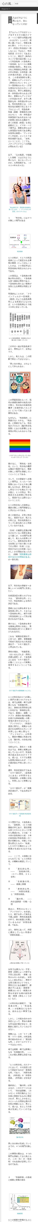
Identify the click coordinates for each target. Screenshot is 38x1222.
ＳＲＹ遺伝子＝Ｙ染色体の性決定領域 (20, 815)
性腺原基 (20, 1213)
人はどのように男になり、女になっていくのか (19, 20)
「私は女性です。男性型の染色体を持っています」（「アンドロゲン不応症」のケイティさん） (20, 209)
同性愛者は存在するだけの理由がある (19, 555)
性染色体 (20, 251)
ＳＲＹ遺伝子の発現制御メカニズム (20, 691)
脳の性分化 (19, 1137)
